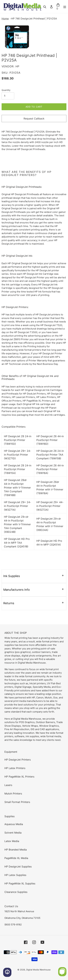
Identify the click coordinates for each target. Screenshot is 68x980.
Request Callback (34, 118)
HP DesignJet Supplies (18, 866)
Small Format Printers (17, 802)
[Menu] (64, 6)
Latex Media (11, 841)
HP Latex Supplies (15, 875)
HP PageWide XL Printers (19, 776)
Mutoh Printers (13, 793)
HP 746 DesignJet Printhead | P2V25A (34, 18)
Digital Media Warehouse (38, 969)
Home (5, 18)
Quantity (6, 90)
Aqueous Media (13, 824)
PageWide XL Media (16, 858)
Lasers (8, 785)
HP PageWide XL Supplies (19, 883)
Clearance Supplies (15, 892)
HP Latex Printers (14, 768)
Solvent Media (13, 832)
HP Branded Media (15, 849)
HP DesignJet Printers (17, 759)
